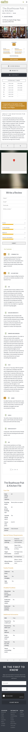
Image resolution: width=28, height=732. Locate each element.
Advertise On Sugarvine (13, 713)
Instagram (22, 716)
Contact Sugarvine (13, 720)
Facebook (22, 714)
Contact (15, 75)
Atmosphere (6, 227)
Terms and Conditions (13, 726)
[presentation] (13, 696)
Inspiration (3, 719)
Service (4, 232)
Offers (2, 716)
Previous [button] (1, 32)
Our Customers (8, 249)
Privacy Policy (13, 723)
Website (14, 70)
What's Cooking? (3, 722)
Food (4, 222)
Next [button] (27, 32)
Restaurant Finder (3, 713)
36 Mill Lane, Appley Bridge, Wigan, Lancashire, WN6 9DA (11, 20)
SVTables (3, 725)
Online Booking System (14, 717)
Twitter (21, 712)
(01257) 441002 (8, 16)
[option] (14, 32)
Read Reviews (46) (14, 56)
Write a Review (14, 59)
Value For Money (7, 237)
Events (2, 718)
